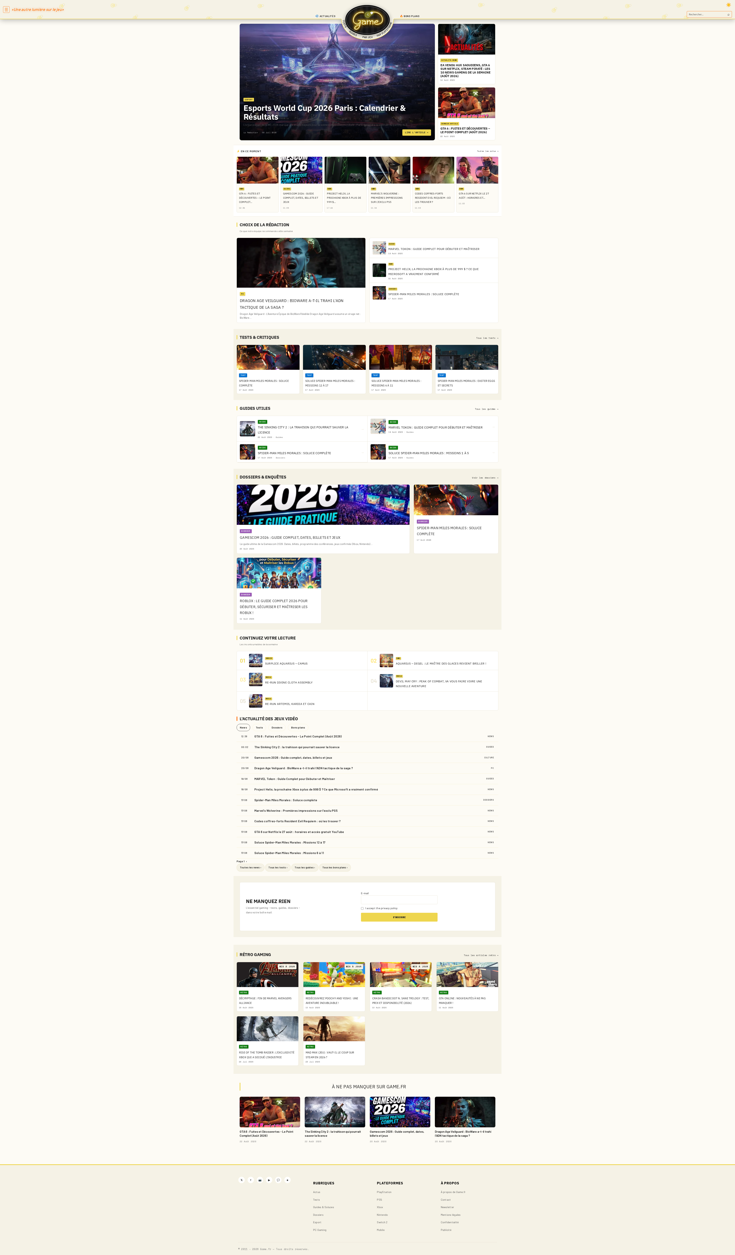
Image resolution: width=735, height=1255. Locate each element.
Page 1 (242, 861)
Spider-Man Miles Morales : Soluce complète (285, 800)
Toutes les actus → (487, 151)
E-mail (365, 893)
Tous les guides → (486, 409)
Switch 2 (382, 1222)
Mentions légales (451, 1214)
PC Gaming (319, 1229)
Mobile (380, 1229)
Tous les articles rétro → (481, 955)
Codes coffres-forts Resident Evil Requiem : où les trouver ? (297, 821)
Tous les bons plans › (335, 867)
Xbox (380, 1207)
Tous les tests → (487, 338)
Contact (446, 1199)
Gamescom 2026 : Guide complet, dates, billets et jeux (293, 757)
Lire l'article (416, 132)
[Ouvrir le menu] (6, 9)
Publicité (446, 1229)
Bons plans (298, 727)
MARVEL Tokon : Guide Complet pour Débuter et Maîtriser (294, 779)
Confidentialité (450, 1222)
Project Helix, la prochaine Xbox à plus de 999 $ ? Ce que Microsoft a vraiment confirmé (316, 789)
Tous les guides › (305, 867)
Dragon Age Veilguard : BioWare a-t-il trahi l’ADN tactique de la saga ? (303, 768)
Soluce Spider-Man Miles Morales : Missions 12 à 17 (289, 842)
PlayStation (384, 1192)
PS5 (379, 1199)
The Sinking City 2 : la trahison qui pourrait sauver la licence (297, 747)
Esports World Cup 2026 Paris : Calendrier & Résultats (324, 112)
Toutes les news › (250, 867)
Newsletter (447, 1207)
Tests (259, 727)
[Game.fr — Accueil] (367, 20)
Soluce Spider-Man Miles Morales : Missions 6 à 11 (289, 853)
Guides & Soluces (323, 1207)
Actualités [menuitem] (328, 16)
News (243, 727)
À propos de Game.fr (453, 1192)
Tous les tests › (277, 867)
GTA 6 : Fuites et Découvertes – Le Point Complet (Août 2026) (298, 736)
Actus (316, 1192)
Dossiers (277, 727)
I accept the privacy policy (381, 908)
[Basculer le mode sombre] (728, 5)
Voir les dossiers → (485, 477)
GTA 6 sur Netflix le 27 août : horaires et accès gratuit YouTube (299, 832)
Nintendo (382, 1214)
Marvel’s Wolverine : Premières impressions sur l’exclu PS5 (296, 810)
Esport (317, 1222)
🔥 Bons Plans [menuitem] (410, 16)
